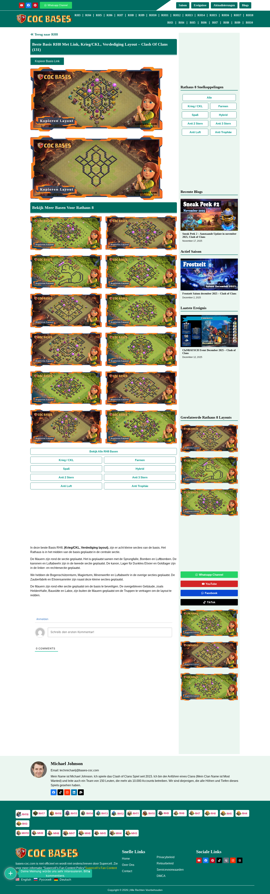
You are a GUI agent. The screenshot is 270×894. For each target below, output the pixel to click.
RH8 (131, 15)
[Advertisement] (103, 517)
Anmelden (42, 619)
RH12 (177, 15)
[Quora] (226, 860)
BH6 (204, 22)
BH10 (249, 22)
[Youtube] (21, 5)
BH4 (181, 22)
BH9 (237, 22)
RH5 (99, 15)
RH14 (201, 15)
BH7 (215, 22)
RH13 (189, 15)
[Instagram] (67, 792)
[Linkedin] (74, 792)
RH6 (109, 15)
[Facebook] (28, 5)
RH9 (141, 15)
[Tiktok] (60, 792)
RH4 (88, 15)
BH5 (192, 22)
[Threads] (239, 860)
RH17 (237, 15)
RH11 (164, 15)
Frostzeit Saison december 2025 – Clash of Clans (209, 293)
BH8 (226, 22)
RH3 (77, 15)
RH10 (152, 15)
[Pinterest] (35, 5)
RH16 (225, 15)
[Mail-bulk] (81, 792)
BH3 (170, 22)
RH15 (213, 15)
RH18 (249, 15)
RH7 (120, 15)
